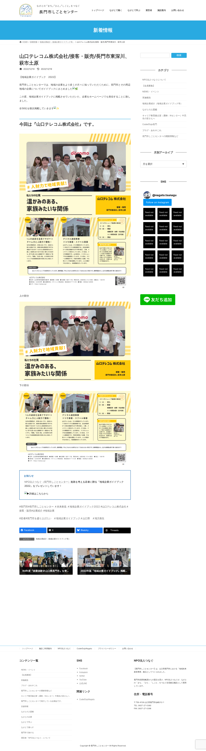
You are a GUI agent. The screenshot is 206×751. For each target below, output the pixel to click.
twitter (82, 676)
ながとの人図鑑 (149, 109)
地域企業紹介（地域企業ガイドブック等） (53, 539)
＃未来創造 (60, 506)
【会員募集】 (148, 85)
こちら (40, 493)
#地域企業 (48, 510)
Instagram (83, 672)
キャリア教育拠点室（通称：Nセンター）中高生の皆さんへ (164, 117)
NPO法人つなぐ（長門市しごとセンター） (47, 481)
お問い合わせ (127, 648)
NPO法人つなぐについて (154, 79)
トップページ (27, 648)
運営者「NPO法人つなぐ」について (35, 738)
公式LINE (83, 683)
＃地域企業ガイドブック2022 (83, 506)
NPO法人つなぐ (64, 648)
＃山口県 (85, 518)
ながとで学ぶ (26, 722)
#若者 (22, 518)
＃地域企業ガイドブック (67, 518)
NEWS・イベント (150, 91)
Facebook (83, 668)
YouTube (83, 679)
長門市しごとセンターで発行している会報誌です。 (42, 701)
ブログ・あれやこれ (151, 130)
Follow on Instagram (157, 202)
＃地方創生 (98, 518)
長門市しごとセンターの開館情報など (160, 136)
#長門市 (23, 506)
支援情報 (24, 706)
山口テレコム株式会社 (114, 506)
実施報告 (146, 97)
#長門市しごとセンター (41, 506)
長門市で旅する (27, 732)
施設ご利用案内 (45, 648)
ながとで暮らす (27, 727)
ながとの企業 (26, 717)
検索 (179, 55)
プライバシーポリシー (107, 648)
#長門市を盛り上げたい (38, 518)
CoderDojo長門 (149, 124)
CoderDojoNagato (84, 648)
